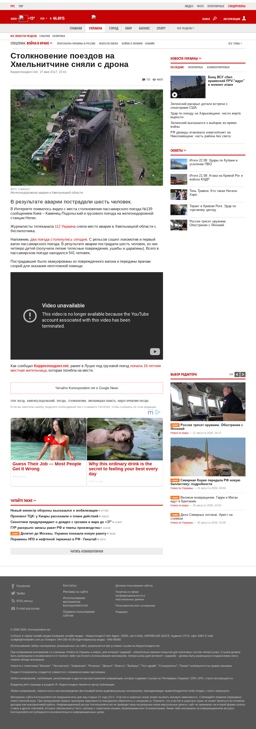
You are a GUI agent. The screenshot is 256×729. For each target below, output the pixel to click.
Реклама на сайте (75, 592)
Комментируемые (218, 67)
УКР (21, 6)
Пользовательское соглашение (135, 605)
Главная (76, 28)
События (44, 36)
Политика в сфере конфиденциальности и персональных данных (130, 595)
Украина (95, 28)
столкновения (77, 401)
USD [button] (42, 18)
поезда (61, 401)
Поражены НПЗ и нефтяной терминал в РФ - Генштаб (58, 539)
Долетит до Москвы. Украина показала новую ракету (64, 533)
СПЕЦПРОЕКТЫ (237, 6)
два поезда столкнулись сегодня (58, 239)
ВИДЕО (189, 6)
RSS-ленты (24, 601)
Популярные (195, 67)
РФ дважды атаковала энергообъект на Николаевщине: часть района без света (200, 134)
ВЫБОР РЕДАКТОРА (183, 374)
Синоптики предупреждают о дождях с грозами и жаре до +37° (66, 522)
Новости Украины (184, 58)
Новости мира (179, 432)
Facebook (23, 586)
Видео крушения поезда (133, 401)
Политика (58, 36)
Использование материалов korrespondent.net (75, 601)
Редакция (122, 611)
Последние (177, 67)
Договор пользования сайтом (134, 585)
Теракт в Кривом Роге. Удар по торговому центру (213, 208)
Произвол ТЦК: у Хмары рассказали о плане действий (59, 516)
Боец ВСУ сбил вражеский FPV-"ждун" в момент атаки (226, 80)
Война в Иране (90, 43)
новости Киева (108, 43)
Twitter (20, 593)
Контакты (69, 585)
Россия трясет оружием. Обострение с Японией (208, 223)
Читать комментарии (86, 551)
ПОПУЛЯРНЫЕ (216, 6)
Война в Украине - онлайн (138, 43)
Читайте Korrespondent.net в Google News (87, 388)
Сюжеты (176, 150)
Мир (128, 28)
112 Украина (65, 226)
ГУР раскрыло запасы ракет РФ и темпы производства (60, 528)
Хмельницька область (102, 401)
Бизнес (144, 28)
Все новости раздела (23, 36)
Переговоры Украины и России (76, 43)
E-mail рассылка (28, 608)
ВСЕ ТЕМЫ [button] (234, 43)
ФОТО (200, 6)
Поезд (21, 401)
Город (113, 28)
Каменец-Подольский (40, 401)
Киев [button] (14, 18)
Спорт (161, 28)
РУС (12, 6)
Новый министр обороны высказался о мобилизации (59, 510)
